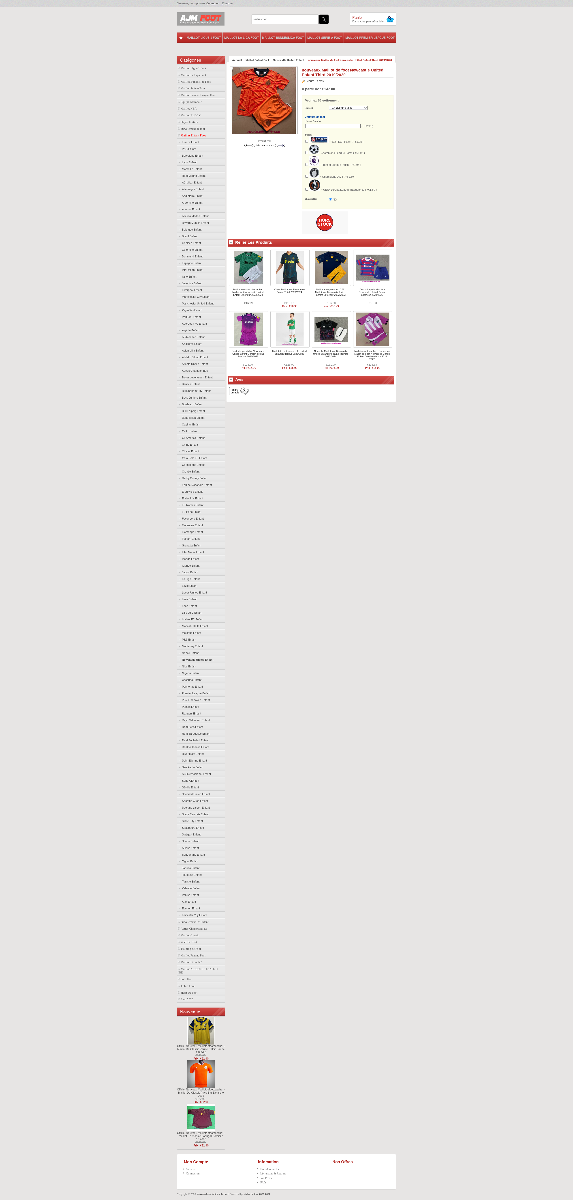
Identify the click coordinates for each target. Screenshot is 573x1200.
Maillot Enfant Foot (257, 60)
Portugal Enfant (191, 317)
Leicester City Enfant (194, 915)
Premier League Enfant (195, 693)
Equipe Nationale (191, 102)
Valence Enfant (190, 888)
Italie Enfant (188, 276)
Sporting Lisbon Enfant (195, 807)
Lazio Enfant (189, 585)
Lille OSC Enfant (191, 612)
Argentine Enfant (191, 202)
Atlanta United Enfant (194, 364)
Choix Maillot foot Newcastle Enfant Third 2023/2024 (289, 291)
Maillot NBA (189, 108)
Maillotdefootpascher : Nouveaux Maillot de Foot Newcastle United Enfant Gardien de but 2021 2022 (372, 355)
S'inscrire (227, 3)
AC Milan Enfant (191, 182)
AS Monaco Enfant (193, 337)
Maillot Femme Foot (193, 955)
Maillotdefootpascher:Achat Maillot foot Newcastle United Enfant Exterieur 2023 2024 (247, 292)
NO (335, 199)
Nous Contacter (269, 1169)
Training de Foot (191, 948)
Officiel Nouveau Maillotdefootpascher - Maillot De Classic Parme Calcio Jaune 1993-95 (201, 1049)
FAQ (263, 1182)
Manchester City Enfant (195, 296)
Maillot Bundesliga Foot (283, 37)
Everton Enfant (190, 908)
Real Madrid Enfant (193, 175)
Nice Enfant (188, 666)
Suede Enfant (190, 841)
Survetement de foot (193, 128)
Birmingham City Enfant (196, 391)
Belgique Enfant (191, 229)
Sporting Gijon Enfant (194, 801)
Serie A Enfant (190, 780)
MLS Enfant (188, 639)
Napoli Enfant (190, 653)
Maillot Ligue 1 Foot (204, 37)
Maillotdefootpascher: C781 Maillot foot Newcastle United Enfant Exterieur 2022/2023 (330, 292)
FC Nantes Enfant (192, 505)
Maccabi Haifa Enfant (194, 626)
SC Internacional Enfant (196, 774)
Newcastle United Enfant (288, 60)
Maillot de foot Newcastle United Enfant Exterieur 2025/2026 (289, 352)
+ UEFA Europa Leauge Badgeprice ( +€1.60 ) (348, 189)
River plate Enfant (192, 753)
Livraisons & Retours (273, 1173)
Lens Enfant (189, 599)
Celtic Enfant (189, 431)
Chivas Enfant (190, 451)
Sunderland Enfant (193, 854)
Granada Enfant (191, 545)
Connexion (212, 3)
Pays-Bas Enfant (191, 310)
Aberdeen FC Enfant (194, 323)
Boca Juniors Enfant (193, 397)
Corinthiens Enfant (193, 464)
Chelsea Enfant (191, 243)
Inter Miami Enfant (192, 552)
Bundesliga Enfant (192, 417)
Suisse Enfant (190, 848)
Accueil (237, 60)
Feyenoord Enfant (192, 518)
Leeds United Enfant (194, 592)
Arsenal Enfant (190, 209)
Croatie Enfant (190, 471)
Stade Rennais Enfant (195, 814)
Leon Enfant (189, 606)
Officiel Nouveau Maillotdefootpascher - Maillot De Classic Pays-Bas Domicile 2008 (201, 1092)
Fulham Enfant (190, 538)
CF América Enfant (193, 438)
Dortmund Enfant (192, 256)
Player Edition (189, 122)
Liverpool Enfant (191, 290)
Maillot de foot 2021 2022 (257, 1194)
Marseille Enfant (191, 169)
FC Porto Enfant (191, 512)
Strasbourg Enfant (192, 827)
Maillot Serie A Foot (324, 37)
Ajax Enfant (188, 901)
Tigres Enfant (189, 861)
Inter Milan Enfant (192, 270)
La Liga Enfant (190, 579)
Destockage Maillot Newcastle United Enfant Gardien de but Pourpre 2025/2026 (248, 354)
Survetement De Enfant (195, 922)
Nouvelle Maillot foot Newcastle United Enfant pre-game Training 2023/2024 (330, 354)
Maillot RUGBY (191, 115)
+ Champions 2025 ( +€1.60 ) (337, 176)
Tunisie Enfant (190, 881)
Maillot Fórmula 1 (192, 962)
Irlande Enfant (190, 559)
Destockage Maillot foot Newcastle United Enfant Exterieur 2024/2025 (372, 292)
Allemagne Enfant (192, 189)
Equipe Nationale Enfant (196, 485)
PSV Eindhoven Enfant (195, 700)
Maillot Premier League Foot (370, 37)
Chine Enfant (189, 444)
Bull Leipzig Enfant (193, 411)
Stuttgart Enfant (191, 834)
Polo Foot (186, 979)
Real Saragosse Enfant (195, 733)
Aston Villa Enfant (192, 350)
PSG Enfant (188, 149)
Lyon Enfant (189, 162)
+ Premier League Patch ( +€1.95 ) (340, 164)
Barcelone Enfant (192, 155)
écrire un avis (315, 81)
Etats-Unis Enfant (192, 498)
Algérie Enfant (190, 330)
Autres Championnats (194, 370)
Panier (357, 17)
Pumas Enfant (190, 706)
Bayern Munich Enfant (195, 222)
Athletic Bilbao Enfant (194, 357)
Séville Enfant (190, 787)
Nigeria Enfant (190, 673)
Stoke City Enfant (192, 821)
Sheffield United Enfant (195, 794)
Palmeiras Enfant (192, 686)
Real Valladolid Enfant (195, 747)
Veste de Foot (189, 942)
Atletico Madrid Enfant (195, 216)
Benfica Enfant (190, 384)
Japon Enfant (189, 572)
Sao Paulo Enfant (192, 767)
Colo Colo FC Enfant (194, 458)
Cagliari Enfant (190, 424)
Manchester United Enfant (197, 303)
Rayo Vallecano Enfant (195, 720)
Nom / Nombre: (314, 121)
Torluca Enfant (190, 868)
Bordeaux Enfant (191, 404)
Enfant (309, 108)
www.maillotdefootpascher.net (213, 1194)
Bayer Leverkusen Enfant (197, 377)
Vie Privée (266, 1178)
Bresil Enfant (189, 236)
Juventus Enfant (191, 283)
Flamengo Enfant (192, 532)
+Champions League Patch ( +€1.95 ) (342, 153)
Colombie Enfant (191, 249)
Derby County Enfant (194, 478)
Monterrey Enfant (192, 646)
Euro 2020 (187, 999)
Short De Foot (189, 992)
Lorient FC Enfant (192, 619)
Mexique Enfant (191, 633)
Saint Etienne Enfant (194, 760)
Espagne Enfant (191, 263)
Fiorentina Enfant (192, 525)
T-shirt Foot (188, 986)
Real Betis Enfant (192, 727)
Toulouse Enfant (191, 874)
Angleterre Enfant (192, 196)
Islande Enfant (190, 565)
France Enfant (190, 142)
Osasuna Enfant (191, 680)
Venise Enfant (190, 895)
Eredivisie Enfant (192, 491)
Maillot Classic (190, 935)
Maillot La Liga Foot (241, 37)
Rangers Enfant (191, 713)
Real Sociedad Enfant (195, 740)
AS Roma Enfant (191, 343)
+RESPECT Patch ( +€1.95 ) (346, 141)
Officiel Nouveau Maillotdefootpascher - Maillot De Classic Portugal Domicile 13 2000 (201, 1136)
